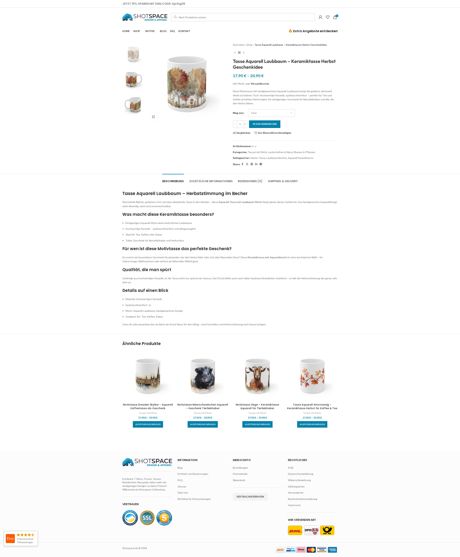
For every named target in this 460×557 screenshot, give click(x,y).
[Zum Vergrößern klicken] (153, 116)
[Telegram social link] (260, 164)
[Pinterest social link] (251, 164)
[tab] (173, 179)
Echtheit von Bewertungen (192, 473)
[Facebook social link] (242, 164)
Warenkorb (239, 480)
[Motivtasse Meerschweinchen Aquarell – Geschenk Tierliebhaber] (202, 375)
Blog (180, 467)
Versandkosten (260, 83)
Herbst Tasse (258, 157)
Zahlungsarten (296, 486)
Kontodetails (240, 473)
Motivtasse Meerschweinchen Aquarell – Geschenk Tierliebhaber (202, 406)
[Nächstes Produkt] (243, 52)
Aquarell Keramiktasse (300, 157)
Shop (249, 44)
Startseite (238, 44)
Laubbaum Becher (277, 157)
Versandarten (295, 492)
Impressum (294, 505)
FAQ (180, 480)
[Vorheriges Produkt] (235, 52)
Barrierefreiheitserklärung (302, 498)
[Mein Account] (320, 17)
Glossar (181, 486)
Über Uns (182, 492)
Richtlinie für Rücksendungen (194, 498)
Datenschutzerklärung (300, 473)
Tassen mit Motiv (257, 152)
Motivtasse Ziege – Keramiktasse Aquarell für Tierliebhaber (257, 406)
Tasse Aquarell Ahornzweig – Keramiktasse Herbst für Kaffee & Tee (312, 406)
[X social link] (247, 164)
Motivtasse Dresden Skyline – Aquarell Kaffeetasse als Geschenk (148, 406)
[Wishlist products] (327, 17)
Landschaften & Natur (280, 152)
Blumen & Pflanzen (304, 152)
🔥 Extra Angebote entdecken (313, 31)
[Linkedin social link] (256, 164)
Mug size (238, 112)
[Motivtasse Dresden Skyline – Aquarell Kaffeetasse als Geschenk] (148, 375)
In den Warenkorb (265, 124)
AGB (290, 467)
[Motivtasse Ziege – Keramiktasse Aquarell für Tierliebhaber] (257, 375)
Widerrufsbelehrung (299, 480)
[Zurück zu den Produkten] (239, 52)
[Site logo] (145, 16)
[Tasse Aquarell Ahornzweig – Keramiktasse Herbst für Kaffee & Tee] (312, 375)
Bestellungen (240, 467)
